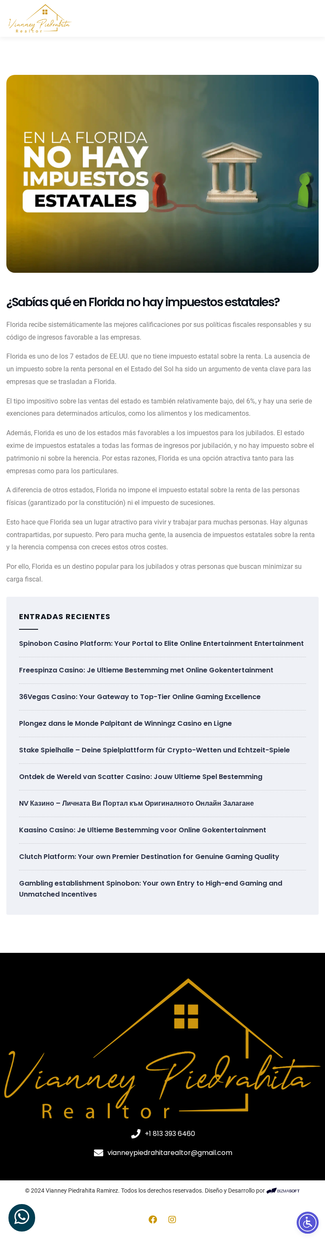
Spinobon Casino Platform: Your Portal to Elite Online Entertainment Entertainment (161, 643)
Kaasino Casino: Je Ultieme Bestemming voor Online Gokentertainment (142, 830)
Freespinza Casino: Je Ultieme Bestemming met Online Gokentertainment (146, 670)
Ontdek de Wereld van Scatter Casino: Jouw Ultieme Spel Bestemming (140, 777)
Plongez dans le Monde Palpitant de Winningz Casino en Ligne (125, 723)
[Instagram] (172, 1219)
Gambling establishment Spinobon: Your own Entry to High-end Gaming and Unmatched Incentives (150, 888)
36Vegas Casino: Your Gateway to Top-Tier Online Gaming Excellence (140, 697)
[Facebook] (152, 1219)
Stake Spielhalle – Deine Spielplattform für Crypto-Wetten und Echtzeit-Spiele (154, 750)
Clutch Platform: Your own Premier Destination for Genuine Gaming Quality (149, 856)
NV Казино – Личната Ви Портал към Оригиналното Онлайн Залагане (136, 803)
